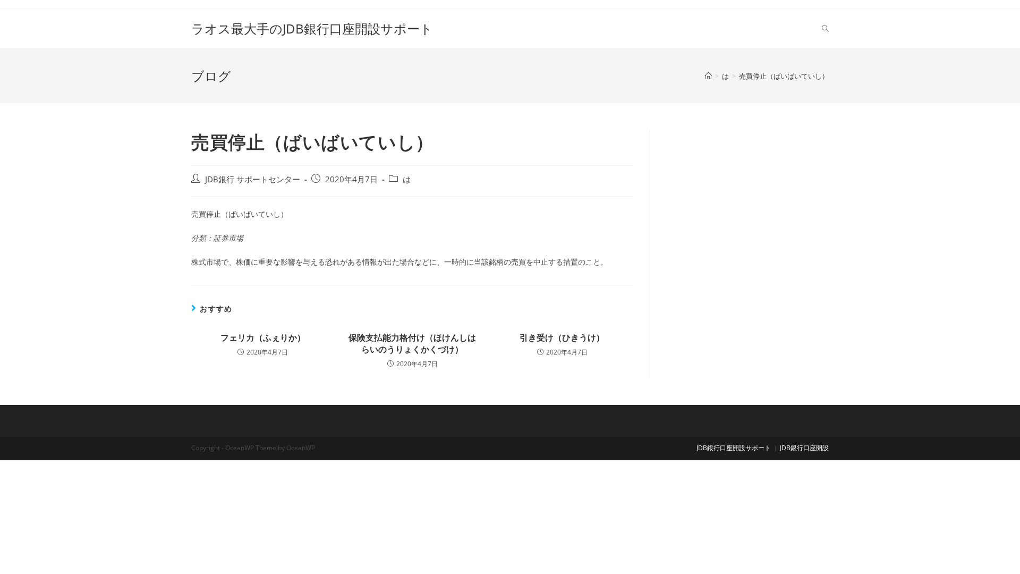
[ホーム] (708, 76)
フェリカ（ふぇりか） (262, 337)
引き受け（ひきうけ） (562, 337)
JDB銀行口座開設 (804, 447)
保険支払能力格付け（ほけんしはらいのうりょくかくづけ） (412, 343)
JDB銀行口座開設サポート (733, 447)
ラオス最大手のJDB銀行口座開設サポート (312, 28)
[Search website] (825, 28)
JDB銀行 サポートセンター (252, 179)
